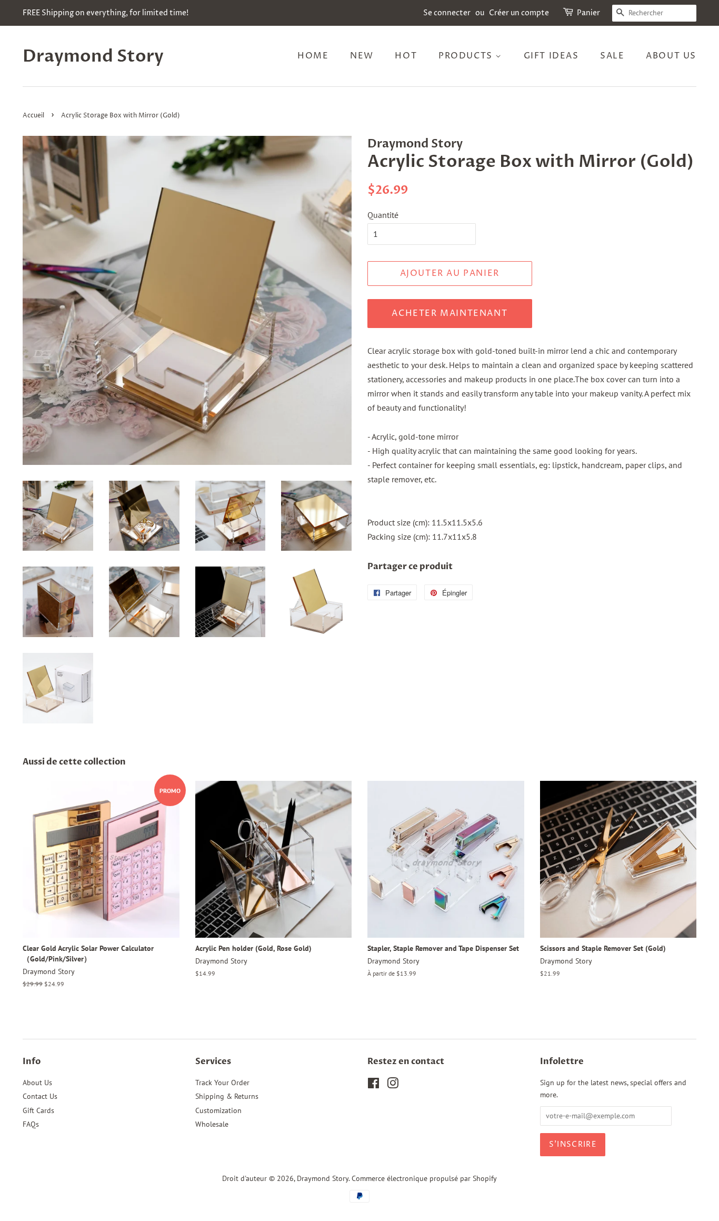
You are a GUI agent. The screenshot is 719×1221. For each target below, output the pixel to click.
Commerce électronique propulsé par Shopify (424, 1178)
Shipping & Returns (226, 1096)
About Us (37, 1082)
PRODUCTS (466, 56)
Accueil (33, 115)
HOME (312, 56)
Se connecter (447, 13)
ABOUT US (671, 56)
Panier (588, 13)
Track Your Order (222, 1082)
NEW (362, 56)
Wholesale (211, 1124)
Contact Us (40, 1096)
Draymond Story (93, 56)
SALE (612, 56)
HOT (406, 56)
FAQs (31, 1124)
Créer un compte (519, 13)
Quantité (382, 215)
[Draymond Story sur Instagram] (392, 1085)
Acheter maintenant (449, 313)
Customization (218, 1110)
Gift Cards (38, 1110)
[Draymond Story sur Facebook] (373, 1085)
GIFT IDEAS (551, 56)
